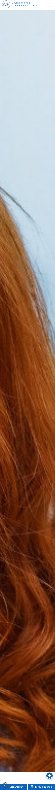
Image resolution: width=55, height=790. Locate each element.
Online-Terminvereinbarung (18, 639)
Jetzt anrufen (16, 786)
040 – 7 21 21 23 (28, 631)
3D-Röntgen (9, 478)
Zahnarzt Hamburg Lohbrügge (19, 698)
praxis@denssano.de (20, 715)
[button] (5, 784)
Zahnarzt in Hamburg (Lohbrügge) (22, 546)
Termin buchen (43, 786)
